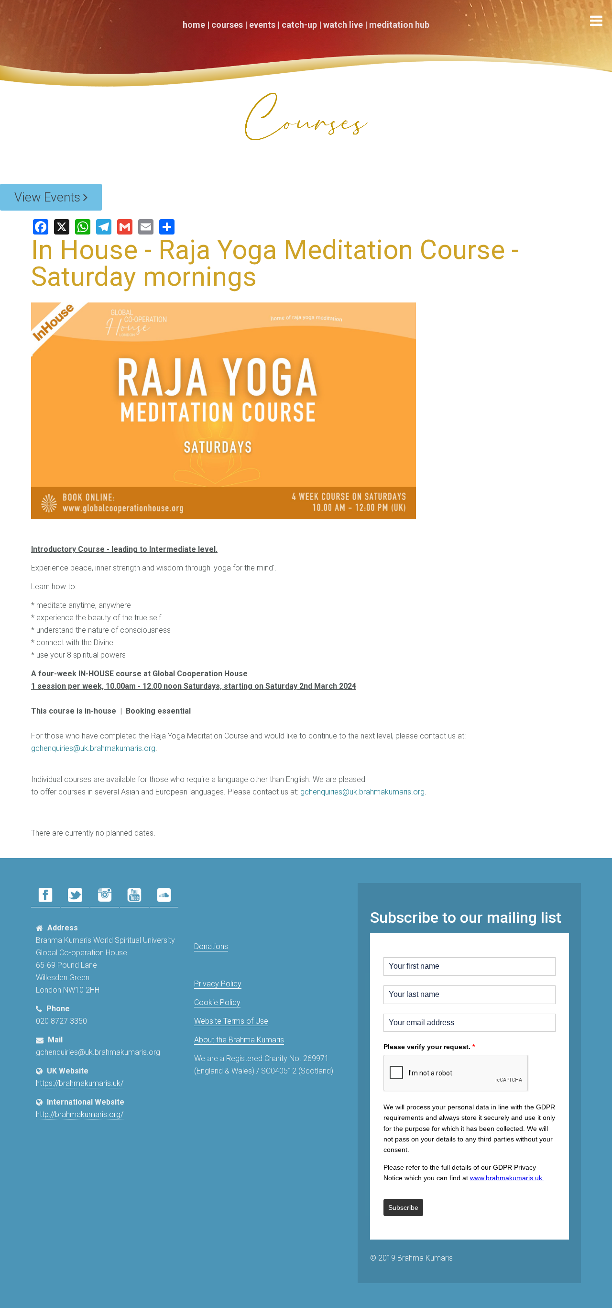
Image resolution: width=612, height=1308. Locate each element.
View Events (48, 197)
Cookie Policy (217, 1002)
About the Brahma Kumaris (239, 1039)
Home (194, 25)
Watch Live (343, 25)
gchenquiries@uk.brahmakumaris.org (93, 748)
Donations (211, 946)
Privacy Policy (217, 983)
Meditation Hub (399, 25)
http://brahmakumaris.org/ (79, 1114)
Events (262, 25)
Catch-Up (299, 25)
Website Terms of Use (231, 1021)
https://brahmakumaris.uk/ (79, 1083)
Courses (227, 25)
